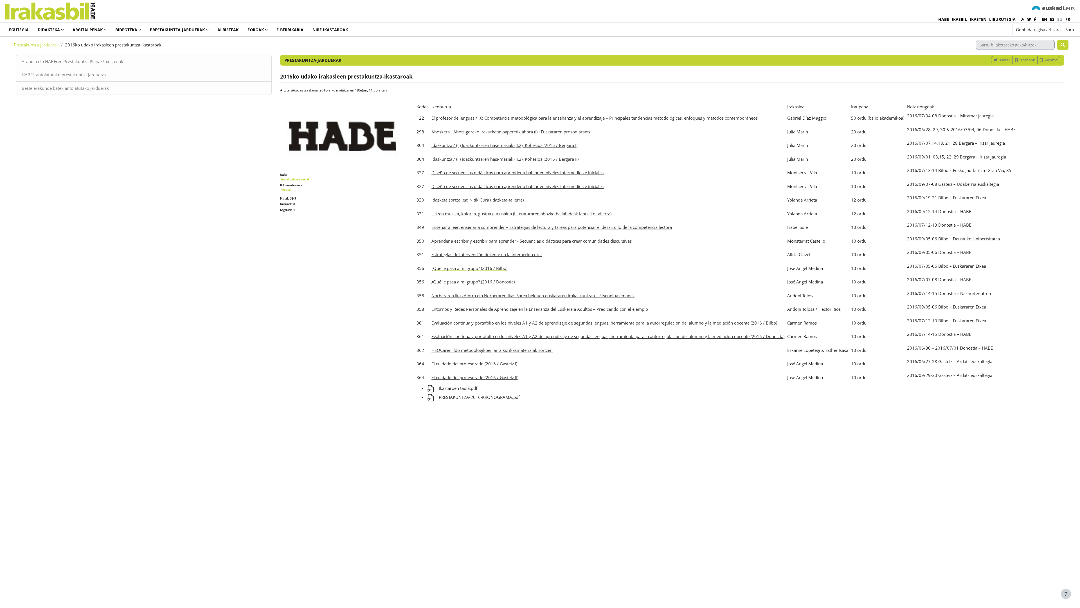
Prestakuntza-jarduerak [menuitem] (177, 29)
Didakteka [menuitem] (49, 29)
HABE (943, 19)
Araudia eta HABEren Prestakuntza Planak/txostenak (72, 61)
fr (1067, 19)
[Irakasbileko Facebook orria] (1035, 19)
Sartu (1070, 29)
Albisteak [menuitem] (227, 29)
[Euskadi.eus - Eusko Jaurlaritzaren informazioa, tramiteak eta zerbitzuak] (1053, 7)
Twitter (1003, 59)
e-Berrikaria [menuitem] (289, 29)
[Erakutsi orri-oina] (1066, 594)
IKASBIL (959, 19)
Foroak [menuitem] (256, 29)
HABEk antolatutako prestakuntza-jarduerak (64, 74)
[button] (990, 29)
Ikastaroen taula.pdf (457, 388)
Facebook (1026, 59)
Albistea (286, 189)
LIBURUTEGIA (1002, 19)
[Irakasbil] (50, 9)
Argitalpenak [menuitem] (88, 29)
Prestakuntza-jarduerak (36, 45)
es (1052, 19)
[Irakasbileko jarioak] (1023, 19)
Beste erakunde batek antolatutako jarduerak (65, 88)
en (1044, 19)
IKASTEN (978, 19)
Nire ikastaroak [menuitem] (330, 29)
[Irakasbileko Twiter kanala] (1029, 19)
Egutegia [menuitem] (19, 29)
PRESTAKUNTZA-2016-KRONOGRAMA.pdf (479, 397)
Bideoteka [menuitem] (126, 29)
